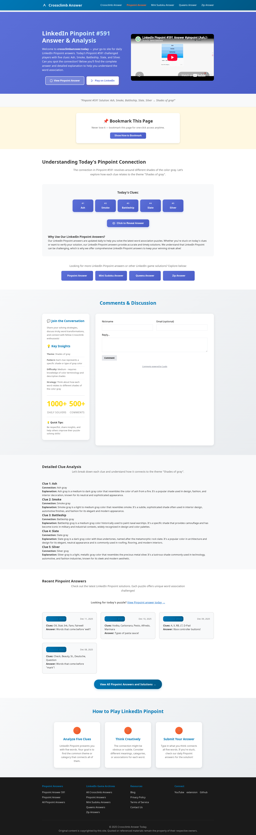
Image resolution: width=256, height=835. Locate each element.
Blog (132, 792)
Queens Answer (188, 5)
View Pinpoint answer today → (146, 602)
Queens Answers (95, 807)
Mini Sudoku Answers (98, 802)
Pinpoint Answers (96, 797)
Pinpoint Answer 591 (53, 792)
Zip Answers (93, 812)
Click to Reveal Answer (130, 223)
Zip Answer (207, 5)
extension (192, 792)
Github (204, 792)
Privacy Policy (137, 797)
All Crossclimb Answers (99, 792)
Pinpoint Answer (136, 5)
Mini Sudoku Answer (162, 5)
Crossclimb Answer (111, 5)
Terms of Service (139, 802)
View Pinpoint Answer (67, 80)
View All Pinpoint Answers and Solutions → (128, 684)
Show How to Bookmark (128, 135)
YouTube (179, 792)
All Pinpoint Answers (53, 802)
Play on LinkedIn (105, 80)
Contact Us (136, 807)
